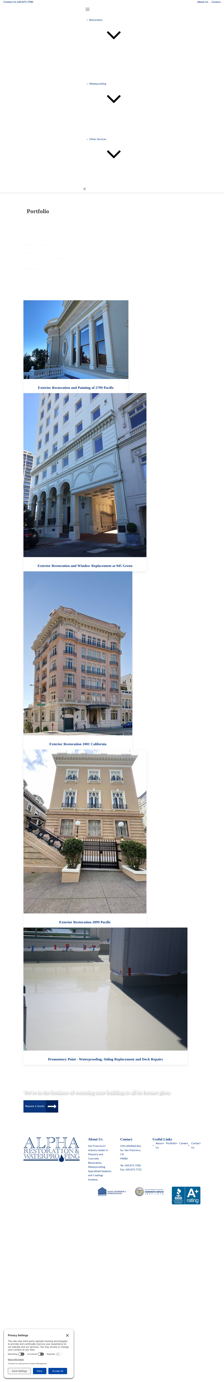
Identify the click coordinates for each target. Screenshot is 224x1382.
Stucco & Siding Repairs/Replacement (117, 71)
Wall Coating (103, 122)
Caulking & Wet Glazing (109, 114)
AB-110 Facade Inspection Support (116, 169)
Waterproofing (97, 83)
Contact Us (196, 1145)
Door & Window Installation (112, 135)
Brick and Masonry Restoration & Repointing (121, 62)
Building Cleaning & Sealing (111, 79)
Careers (216, 2)
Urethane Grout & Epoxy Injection (115, 126)
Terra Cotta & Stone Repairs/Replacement (119, 67)
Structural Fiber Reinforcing (112, 182)
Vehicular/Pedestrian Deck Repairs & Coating (122, 118)
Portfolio (171, 1143)
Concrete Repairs (105, 58)
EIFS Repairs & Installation (111, 75)
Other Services (97, 139)
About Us (202, 2)
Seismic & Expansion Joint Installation (117, 131)
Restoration (95, 20)
